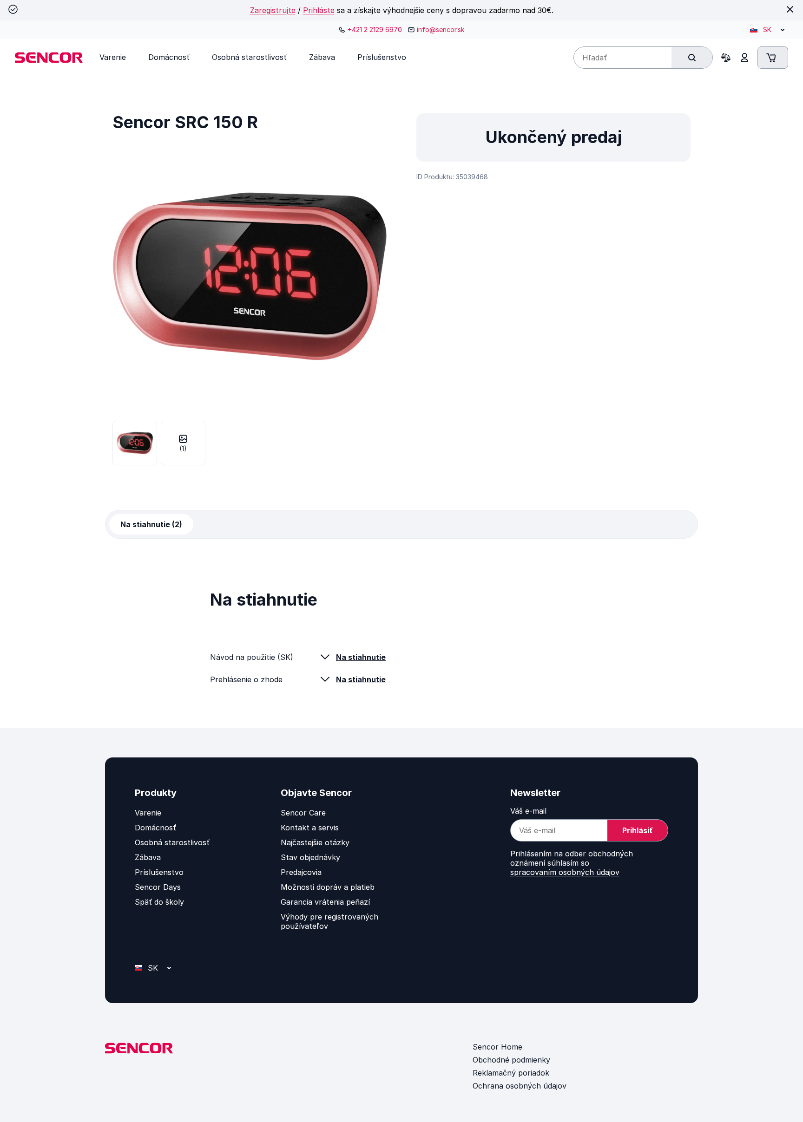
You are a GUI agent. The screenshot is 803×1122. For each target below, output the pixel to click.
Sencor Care (303, 812)
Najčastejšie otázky (315, 842)
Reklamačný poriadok (511, 1072)
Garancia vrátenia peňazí (325, 902)
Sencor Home (497, 1046)
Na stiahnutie (361, 657)
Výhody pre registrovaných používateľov (329, 921)
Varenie (148, 812)
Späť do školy (159, 902)
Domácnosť (155, 827)
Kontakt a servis (310, 827)
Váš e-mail (528, 810)
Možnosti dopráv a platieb (328, 887)
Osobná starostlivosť (172, 842)
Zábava (148, 857)
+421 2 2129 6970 (375, 29)
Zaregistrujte (273, 10)
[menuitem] (112, 57)
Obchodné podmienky (511, 1059)
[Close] (790, 9)
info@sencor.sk (440, 29)
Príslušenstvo (159, 872)
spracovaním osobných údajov (564, 872)
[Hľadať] (691, 57)
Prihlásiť (637, 830)
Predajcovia (301, 872)
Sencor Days (158, 887)
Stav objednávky (310, 857)
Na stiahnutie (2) (151, 524)
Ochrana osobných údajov (519, 1085)
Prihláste (319, 10)
